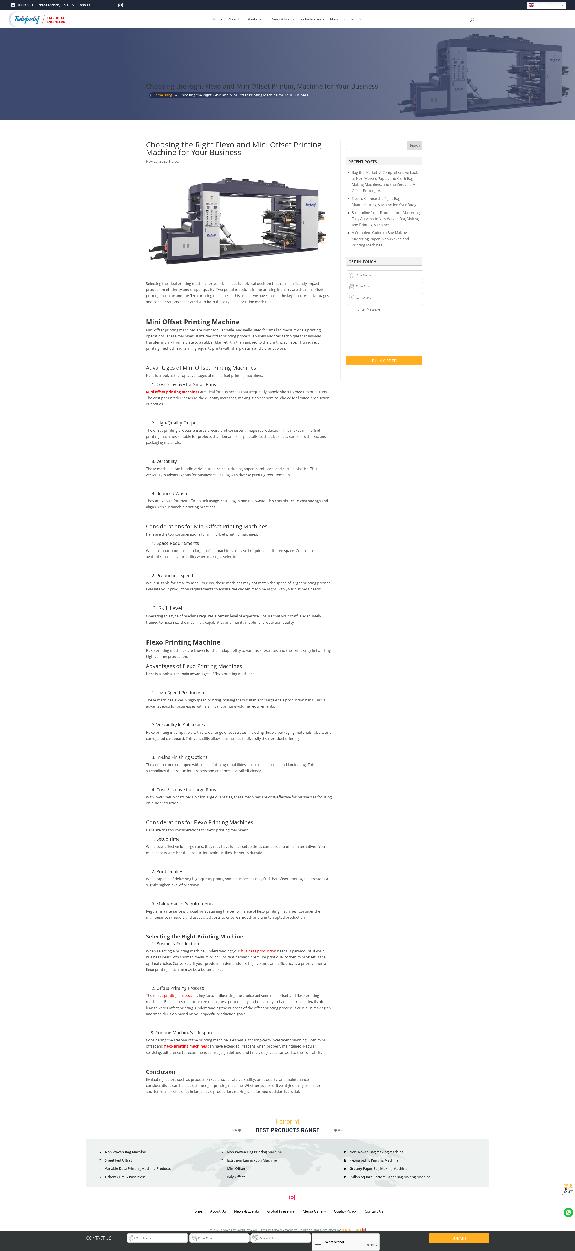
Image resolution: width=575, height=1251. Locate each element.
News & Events (283, 19)
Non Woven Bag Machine (125, 1152)
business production (258, 951)
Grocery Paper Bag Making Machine (378, 1168)
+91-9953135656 (45, 5)
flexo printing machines (185, 1046)
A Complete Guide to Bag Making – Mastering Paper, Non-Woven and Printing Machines (381, 238)
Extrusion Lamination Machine (252, 1160)
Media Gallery (314, 1211)
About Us (235, 19)
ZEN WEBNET (351, 1230)
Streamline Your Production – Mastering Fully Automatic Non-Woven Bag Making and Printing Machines (386, 218)
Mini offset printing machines (172, 391)
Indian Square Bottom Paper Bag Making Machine (390, 1177)
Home (217, 19)
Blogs (334, 19)
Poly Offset (236, 1177)
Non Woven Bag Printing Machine (254, 1152)
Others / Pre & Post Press (125, 1177)
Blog (168, 95)
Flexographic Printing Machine (374, 1160)
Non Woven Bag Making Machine (376, 1152)
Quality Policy (345, 1211)
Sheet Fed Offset (118, 1160)
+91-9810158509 (76, 5)
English (540, 5)
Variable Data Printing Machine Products (138, 1168)
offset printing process (172, 995)
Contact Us (352, 19)
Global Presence (312, 19)
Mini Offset (236, 1168)
